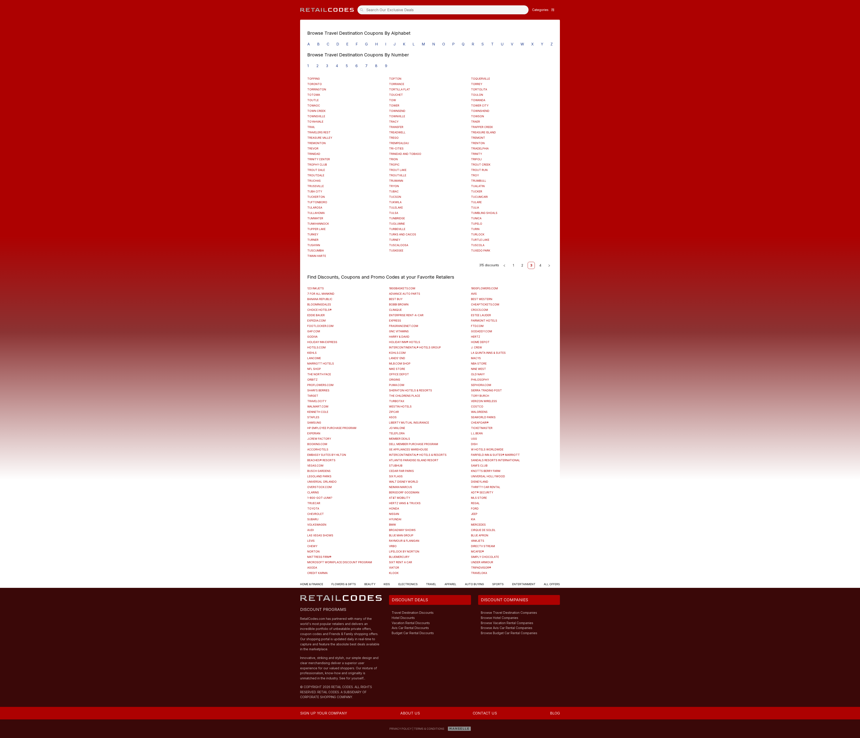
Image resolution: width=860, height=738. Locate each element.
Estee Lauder (481, 315)
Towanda (478, 100)
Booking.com (317, 444)
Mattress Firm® (319, 557)
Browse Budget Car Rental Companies (509, 633)
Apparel (450, 584)
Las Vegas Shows (320, 535)
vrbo (393, 546)
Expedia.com (316, 320)
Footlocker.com (320, 326)
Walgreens (479, 412)
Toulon (477, 94)
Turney (394, 239)
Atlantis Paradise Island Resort (414, 460)
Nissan (394, 514)
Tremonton (316, 143)
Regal (475, 503)
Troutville (397, 175)
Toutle (313, 100)
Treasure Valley (319, 137)
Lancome (314, 358)
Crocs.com (479, 309)
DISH (474, 444)
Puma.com (396, 385)
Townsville (316, 116)
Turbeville (397, 229)
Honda (394, 508)
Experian (313, 433)
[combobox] (444, 10)
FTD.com (477, 326)
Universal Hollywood (488, 476)
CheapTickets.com (485, 304)
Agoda (312, 567)
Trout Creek (480, 164)
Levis (311, 540)
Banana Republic (319, 299)
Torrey (476, 84)
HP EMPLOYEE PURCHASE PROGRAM (331, 428)
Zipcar (394, 412)
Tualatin (478, 186)
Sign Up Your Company (323, 713)
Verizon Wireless (484, 401)
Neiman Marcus (400, 487)
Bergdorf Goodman (404, 492)
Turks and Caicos (402, 234)
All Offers (552, 584)
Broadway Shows (402, 530)
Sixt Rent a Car (400, 562)
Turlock (477, 234)
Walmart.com (317, 406)
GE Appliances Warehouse (408, 449)
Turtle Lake (480, 239)
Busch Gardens (319, 471)
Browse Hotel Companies (499, 618)
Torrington (316, 89)
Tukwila (395, 202)
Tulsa (393, 213)
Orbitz (312, 379)
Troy (475, 175)
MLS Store (479, 497)
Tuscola (477, 245)
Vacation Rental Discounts (411, 623)
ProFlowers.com (320, 385)
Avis (474, 293)
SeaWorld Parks (483, 417)
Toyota (313, 508)
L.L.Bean (477, 433)
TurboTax (396, 401)
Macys (476, 358)
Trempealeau (399, 143)
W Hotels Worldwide (487, 449)
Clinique (395, 309)
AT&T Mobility (399, 497)
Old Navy (478, 374)
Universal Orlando (322, 481)
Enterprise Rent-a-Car (406, 315)
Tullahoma (316, 213)
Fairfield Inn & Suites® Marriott (495, 454)
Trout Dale (316, 170)
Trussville (315, 186)
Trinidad (313, 154)
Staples (313, 417)
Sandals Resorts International (495, 460)
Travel (431, 584)
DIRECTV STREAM (483, 546)
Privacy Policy (400, 728)
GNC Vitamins (399, 331)
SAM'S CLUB (479, 465)
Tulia (475, 207)
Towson (477, 116)
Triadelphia (480, 148)
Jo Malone (397, 428)
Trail (311, 127)
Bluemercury (399, 557)
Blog (555, 713)
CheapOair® (480, 422)
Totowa (313, 94)
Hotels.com (316, 347)
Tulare (476, 202)
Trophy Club (317, 164)
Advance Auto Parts (404, 293)
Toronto (314, 84)
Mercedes (478, 524)
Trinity (476, 154)
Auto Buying (474, 584)
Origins (394, 379)
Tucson (395, 196)
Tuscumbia (315, 250)
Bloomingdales (319, 304)
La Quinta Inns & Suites (488, 352)
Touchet (396, 94)
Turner (312, 239)
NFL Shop (314, 369)
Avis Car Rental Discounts (410, 628)
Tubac (394, 191)
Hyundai (395, 519)
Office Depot (399, 374)
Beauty (369, 584)
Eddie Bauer (316, 315)
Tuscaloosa (398, 245)
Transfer (396, 127)
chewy (312, 546)
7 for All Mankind (320, 293)
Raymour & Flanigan (404, 540)
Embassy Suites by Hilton (326, 454)
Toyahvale (315, 121)
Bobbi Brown (398, 304)
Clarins (313, 492)
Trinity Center (318, 159)
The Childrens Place (404, 395)
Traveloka (479, 573)
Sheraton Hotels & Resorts (410, 390)
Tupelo (476, 223)
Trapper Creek (482, 127)
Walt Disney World (403, 481)
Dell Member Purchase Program (413, 444)
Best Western (481, 299)
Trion (393, 159)
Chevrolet (315, 514)
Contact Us (485, 713)
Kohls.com (397, 352)
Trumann (396, 180)
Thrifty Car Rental (485, 487)
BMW (392, 524)
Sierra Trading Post (486, 390)
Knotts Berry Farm (485, 471)
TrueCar (313, 503)
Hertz (475, 336)
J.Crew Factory (319, 438)
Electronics (408, 584)
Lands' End (397, 358)
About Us (410, 713)
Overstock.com (319, 487)
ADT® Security (482, 492)
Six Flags (396, 476)
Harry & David (399, 336)
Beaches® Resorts (321, 460)
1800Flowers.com (484, 288)
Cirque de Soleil (483, 530)
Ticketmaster (481, 428)
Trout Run (479, 170)
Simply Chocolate (485, 557)
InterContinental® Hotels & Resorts (418, 454)
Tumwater (315, 218)
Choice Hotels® (319, 309)
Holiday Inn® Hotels (404, 342)
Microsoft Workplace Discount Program (339, 562)
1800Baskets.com (402, 288)
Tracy (393, 121)
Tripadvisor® (481, 567)
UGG (474, 438)
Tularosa (314, 207)
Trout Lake (397, 170)
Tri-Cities (396, 148)
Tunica (476, 218)
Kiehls (312, 352)
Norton (313, 551)
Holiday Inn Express (322, 342)
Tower (394, 105)
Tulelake (396, 207)
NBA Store (479, 363)
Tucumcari (479, 196)
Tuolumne (397, 223)
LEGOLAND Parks (319, 476)
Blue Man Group (401, 535)
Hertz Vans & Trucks (405, 503)
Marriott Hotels (320, 363)
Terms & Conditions (429, 728)
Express (395, 320)
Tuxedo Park (480, 250)
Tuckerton (316, 196)
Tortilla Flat (399, 89)
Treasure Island (483, 132)
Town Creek (316, 111)
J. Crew (476, 347)
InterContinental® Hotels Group (415, 347)
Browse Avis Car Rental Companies (506, 628)
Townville (397, 116)
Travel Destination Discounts (413, 612)
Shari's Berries (318, 390)
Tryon (394, 186)
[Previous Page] (504, 265)
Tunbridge (397, 218)
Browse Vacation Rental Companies (507, 623)
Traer (475, 121)
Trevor (312, 148)
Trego (394, 137)
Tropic (394, 164)
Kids (387, 584)
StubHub (395, 465)
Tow (392, 100)
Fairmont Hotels (484, 320)
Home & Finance (311, 584)
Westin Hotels (400, 406)
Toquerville (480, 78)
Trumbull (478, 180)
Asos (393, 417)
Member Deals (399, 438)
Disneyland (479, 481)
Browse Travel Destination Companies (509, 612)
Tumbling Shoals (484, 213)
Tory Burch (480, 395)
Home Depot (480, 342)
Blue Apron (479, 535)
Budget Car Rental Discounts (413, 633)
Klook (394, 573)
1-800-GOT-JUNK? (319, 497)
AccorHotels (317, 449)
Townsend (397, 111)
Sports (498, 584)
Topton (395, 78)
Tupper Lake (316, 229)
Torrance (396, 84)
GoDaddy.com (481, 331)
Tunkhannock (318, 223)
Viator (394, 567)
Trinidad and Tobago (405, 154)
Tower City (479, 105)
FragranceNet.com (403, 326)
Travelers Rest (319, 132)
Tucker (476, 191)
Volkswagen (316, 524)
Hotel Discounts (403, 618)
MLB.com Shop (400, 363)
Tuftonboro (317, 202)
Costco (477, 406)
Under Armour (482, 562)
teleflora (397, 433)
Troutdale (315, 175)
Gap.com (313, 331)
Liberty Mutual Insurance (409, 422)
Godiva (312, 336)
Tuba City (314, 191)
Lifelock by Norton (404, 551)
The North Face (319, 374)
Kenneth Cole (317, 412)
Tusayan (313, 245)
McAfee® (477, 551)
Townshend (480, 111)
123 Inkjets (315, 288)
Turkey (312, 234)
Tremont (478, 137)
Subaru (312, 519)
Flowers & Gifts (343, 584)
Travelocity (316, 401)
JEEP (474, 514)
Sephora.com (481, 385)
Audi (310, 530)
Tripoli (476, 159)
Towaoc (313, 105)
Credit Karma (317, 573)
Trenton (478, 143)
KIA (473, 519)
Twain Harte (316, 256)
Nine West (478, 369)
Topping (313, 78)
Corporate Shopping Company (326, 697)
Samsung (314, 422)
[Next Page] (549, 265)
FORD (475, 508)
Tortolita (479, 89)
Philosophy (480, 379)
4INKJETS (477, 540)
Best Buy (395, 299)
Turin (475, 229)
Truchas (314, 180)
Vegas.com (315, 465)
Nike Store (397, 369)
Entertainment (523, 584)
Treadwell (397, 132)
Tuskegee (396, 250)
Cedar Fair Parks (401, 471)
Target (312, 395)
